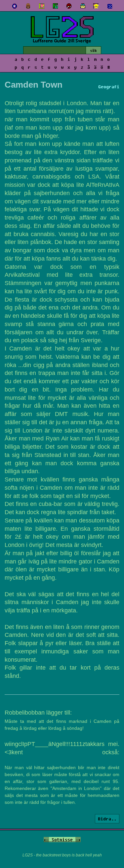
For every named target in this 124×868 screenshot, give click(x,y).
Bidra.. (107, 818)
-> (78, 839)
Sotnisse (62, 839)
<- (46, 839)
